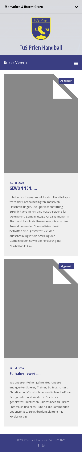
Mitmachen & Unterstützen (23, 6)
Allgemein (66, 80)
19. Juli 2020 (17, 368)
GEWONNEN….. (23, 188)
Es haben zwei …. (25, 373)
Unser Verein (15, 62)
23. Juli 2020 (17, 183)
